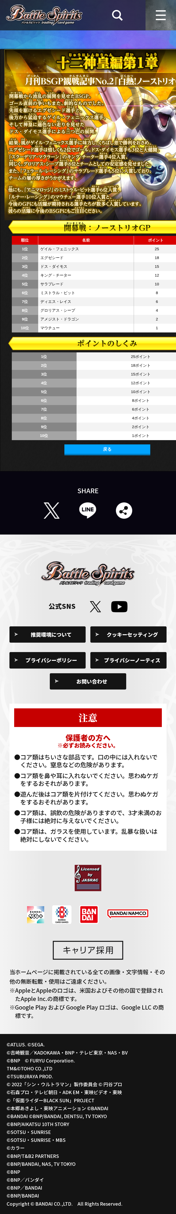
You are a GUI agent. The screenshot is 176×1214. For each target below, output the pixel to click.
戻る (107, 449)
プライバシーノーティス (132, 660)
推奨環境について (51, 634)
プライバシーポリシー (51, 660)
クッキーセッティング (132, 634)
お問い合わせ (91, 681)
